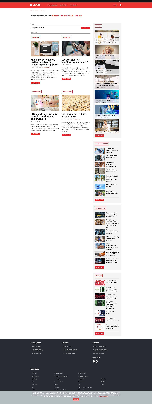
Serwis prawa (81, 379)
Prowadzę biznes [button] (52, 5)
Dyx (32, 387)
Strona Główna (34, 11)
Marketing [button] (73, 5)
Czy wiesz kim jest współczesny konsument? (75, 61)
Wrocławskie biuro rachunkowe (85, 387)
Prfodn (56, 384)
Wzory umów (81, 389)
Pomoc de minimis (59, 381)
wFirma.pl (34, 373)
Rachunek (57, 387)
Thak (79, 384)
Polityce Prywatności (103, 396)
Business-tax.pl (58, 373)
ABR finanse (34, 379)
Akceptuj (76, 399)
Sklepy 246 (103, 379)
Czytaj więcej (85, 27)
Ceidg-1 (102, 384)
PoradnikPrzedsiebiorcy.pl (61, 376)
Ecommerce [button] (63, 5)
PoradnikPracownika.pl (83, 376)
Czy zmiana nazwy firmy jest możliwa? (74, 115)
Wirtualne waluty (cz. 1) (37, 27)
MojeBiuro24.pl (35, 376)
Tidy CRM (103, 381)
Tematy (43, 11)
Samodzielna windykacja (60, 389)
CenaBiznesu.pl (82, 373)
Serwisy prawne (81, 381)
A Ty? (33, 381)
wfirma (115, 5)
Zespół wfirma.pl (46, 67)
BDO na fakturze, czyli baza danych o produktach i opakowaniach (45, 116)
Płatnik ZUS (57, 379)
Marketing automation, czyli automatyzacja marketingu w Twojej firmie (45, 62)
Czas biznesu (35, 384)
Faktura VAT (34, 389)
